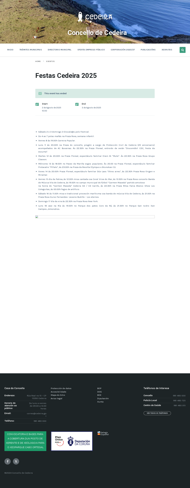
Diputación (103, 398)
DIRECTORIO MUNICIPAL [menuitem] (60, 49)
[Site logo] (95, 26)
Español (104, 434)
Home (38, 61)
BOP (99, 388)
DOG (99, 391)
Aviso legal (56, 398)
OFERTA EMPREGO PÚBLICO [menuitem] (91, 49)
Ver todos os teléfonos (157, 413)
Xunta (100, 401)
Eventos (50, 61)
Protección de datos (61, 388)
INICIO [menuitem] (10, 49)
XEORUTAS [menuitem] (167, 49)
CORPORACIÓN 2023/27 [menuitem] (123, 49)
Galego (104, 432)
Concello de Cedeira (97, 33)
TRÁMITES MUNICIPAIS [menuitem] (30, 49)
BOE (99, 395)
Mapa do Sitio (58, 395)
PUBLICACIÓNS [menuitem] (148, 49)
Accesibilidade (58, 391)
